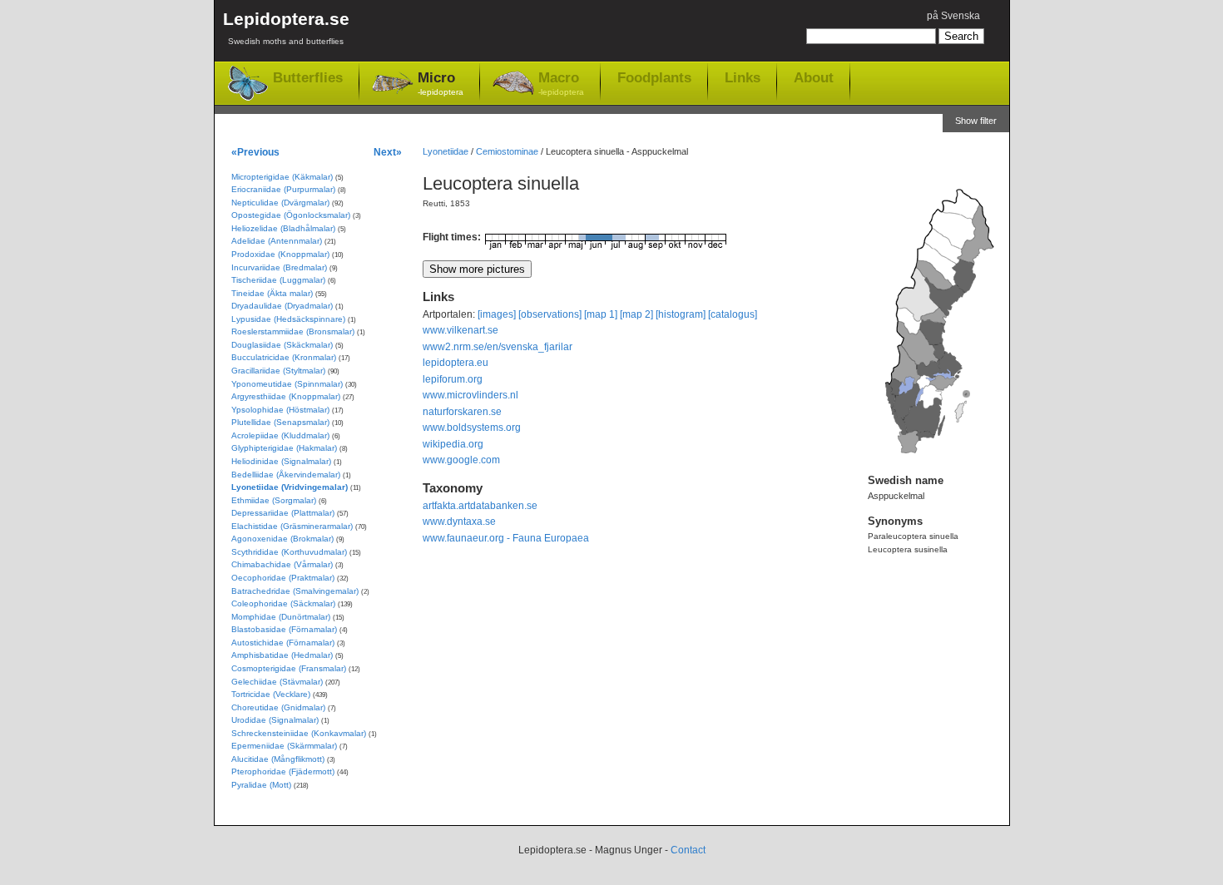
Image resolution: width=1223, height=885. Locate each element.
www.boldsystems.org (472, 427)
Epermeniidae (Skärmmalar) (284, 745)
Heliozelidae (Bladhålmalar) (283, 228)
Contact (688, 850)
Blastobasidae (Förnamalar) (284, 629)
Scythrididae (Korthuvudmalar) (289, 551)
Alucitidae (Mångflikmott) (277, 759)
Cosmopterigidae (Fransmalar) (288, 668)
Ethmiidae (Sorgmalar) (273, 500)
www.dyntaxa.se (459, 521)
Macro (561, 83)
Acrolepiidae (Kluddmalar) (280, 435)
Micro (440, 83)
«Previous (255, 151)
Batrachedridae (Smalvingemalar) (295, 591)
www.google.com (461, 460)
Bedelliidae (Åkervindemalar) (285, 474)
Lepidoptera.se (286, 27)
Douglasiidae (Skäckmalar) (282, 344)
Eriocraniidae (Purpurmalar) (283, 189)
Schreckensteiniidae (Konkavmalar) (298, 733)
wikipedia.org (453, 444)
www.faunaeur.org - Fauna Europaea (506, 538)
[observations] (550, 314)
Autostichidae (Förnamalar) (282, 642)
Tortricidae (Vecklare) (270, 694)
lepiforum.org (453, 379)
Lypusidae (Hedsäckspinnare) (288, 319)
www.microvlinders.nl (470, 395)
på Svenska (953, 16)
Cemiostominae (507, 151)
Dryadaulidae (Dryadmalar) (282, 305)
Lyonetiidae (445, 151)
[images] (497, 314)
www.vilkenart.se (460, 330)
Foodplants (654, 77)
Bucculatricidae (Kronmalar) (283, 357)
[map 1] (600, 314)
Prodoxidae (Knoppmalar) (280, 254)
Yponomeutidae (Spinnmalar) (287, 383)
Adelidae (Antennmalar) (276, 240)
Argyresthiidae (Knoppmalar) (285, 396)
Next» (388, 151)
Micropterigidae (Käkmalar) (282, 176)
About (814, 77)
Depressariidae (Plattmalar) (282, 512)
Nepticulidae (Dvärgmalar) (280, 202)
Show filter (976, 121)
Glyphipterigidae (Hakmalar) (284, 447)
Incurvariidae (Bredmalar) (279, 267)
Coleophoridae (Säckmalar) (283, 603)
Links (742, 77)
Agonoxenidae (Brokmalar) (282, 538)
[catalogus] (732, 314)
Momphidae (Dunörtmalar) (280, 616)
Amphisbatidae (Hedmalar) (282, 655)
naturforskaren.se (462, 412)
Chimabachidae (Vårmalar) (282, 564)
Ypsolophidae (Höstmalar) (280, 409)
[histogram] (681, 314)
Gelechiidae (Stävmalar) (277, 681)
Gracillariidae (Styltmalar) (278, 370)
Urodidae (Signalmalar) (275, 719)
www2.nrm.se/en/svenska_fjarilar (497, 347)
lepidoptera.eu (455, 362)
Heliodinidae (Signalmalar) (281, 461)
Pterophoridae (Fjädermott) (282, 771)
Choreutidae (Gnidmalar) (278, 707)
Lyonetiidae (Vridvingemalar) (289, 487)
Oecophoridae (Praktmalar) (282, 577)
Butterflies (308, 78)
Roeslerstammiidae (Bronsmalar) (292, 331)
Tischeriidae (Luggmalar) (278, 279)
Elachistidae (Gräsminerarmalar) (292, 526)
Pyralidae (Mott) (261, 784)
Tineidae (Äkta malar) (272, 293)
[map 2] (636, 314)
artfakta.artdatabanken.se (480, 506)
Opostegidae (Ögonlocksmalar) (290, 215)
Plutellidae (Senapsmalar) (280, 422)
